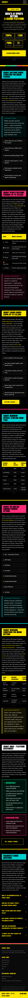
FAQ (3, 969)
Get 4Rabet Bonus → (12, 841)
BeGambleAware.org (6, 976)
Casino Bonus (5, 964)
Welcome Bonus (5, 960)
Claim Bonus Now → (14, 53)
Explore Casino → (10, 402)
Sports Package (5, 962)
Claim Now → (23, 995)
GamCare (4, 978)
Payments (4, 966)
